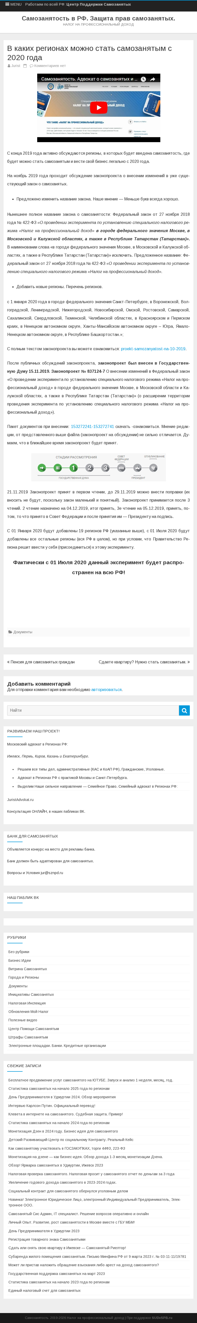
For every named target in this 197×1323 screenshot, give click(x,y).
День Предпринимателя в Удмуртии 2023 (44, 1231)
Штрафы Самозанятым (28, 1037)
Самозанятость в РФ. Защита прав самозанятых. (98, 18)
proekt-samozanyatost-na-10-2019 (153, 349)
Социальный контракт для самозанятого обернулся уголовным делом (68, 1191)
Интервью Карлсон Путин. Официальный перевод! (51, 1106)
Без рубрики (18, 952)
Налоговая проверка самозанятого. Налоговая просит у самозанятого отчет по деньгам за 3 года (91, 1174)
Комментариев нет (50, 66)
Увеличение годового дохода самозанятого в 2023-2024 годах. (62, 1182)
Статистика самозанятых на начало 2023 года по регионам (59, 1282)
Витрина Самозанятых (27, 969)
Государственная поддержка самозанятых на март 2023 (56, 1274)
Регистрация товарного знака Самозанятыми (46, 1239)
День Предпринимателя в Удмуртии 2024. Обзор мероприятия (62, 1097)
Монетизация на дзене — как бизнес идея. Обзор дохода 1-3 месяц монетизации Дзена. (85, 1157)
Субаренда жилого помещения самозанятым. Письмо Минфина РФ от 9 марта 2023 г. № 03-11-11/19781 (97, 1256)
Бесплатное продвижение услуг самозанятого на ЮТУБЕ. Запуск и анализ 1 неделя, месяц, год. (90, 1080)
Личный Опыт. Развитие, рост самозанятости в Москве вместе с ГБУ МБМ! (71, 1222)
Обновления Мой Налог (28, 1012)
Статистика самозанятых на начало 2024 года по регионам (59, 1123)
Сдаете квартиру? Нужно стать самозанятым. (143, 662)
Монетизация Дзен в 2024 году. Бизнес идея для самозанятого (63, 1131)
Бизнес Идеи (19, 960)
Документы (22, 632)
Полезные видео (22, 1020)
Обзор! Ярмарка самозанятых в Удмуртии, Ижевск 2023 (55, 1165)
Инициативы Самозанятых (31, 994)
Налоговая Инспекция (27, 1003)
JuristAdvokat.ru (20, 800)
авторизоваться (106, 689)
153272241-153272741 (92, 426)
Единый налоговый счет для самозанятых (44, 1290)
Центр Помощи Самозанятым (33, 1029)
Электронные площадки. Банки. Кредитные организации (57, 1046)
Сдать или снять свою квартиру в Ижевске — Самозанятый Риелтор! (67, 1248)
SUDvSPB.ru (162, 1318)
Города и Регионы (23, 977)
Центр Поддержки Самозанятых (98, 4)
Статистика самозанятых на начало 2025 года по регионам (59, 1089)
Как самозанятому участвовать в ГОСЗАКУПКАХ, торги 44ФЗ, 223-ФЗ (66, 1148)
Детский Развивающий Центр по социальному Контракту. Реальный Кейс (70, 1140)
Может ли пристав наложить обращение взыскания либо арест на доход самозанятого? (83, 1265)
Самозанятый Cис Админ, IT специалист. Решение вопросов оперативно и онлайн (78, 1214)
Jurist (15, 66)
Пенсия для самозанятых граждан (42, 662)
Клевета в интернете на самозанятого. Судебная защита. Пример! (65, 1114)
